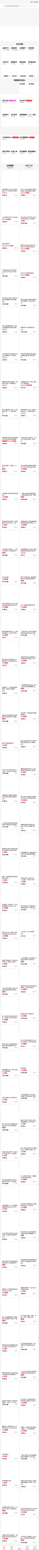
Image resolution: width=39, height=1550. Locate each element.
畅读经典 (23, 62)
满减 (12, 245)
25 (4, 1267)
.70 (6, 471)
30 (23, 251)
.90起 (24, 443)
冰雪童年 (23, 48)
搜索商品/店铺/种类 (12, 6)
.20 (5, 637)
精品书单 (29, 165)
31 (23, 1018)
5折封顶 (4, 63)
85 (23, 1210)
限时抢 (27, 192)
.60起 (6, 1404)
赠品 (23, 220)
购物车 (27, 1549)
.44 (6, 332)
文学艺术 (5, 62)
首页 (4, 1549)
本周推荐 (22, 102)
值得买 (19, 1549)
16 (23, 223)
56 (4, 471)
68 (23, 527)
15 (23, 691)
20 (4, 1130)
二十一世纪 (32, 114)
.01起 (24, 360)
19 (23, 774)
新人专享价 (4, 441)
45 (23, 277)
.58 (6, 609)
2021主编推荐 (6, 49)
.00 (6, 221)
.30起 (25, 223)
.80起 (6, 304)
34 (4, 910)
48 (4, 1379)
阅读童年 (14, 48)
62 (4, 693)
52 (23, 1154)
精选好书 (4, 102)
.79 (6, 195)
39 (4, 195)
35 (4, 1022)
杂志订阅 (32, 137)
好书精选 (30, 49)
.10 (6, 665)
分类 (12, 1549)
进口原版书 (15, 137)
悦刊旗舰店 (23, 151)
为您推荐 (10, 165)
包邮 (6, 192)
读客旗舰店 (23, 114)
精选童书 (14, 62)
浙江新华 (14, 114)
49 (23, 1182)
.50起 (5, 276)
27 (23, 332)
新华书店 (5, 100)
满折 (31, 385)
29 (4, 443)
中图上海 (14, 151)
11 (23, 635)
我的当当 (35, 1549)
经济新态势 (32, 62)
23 (23, 964)
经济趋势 (31, 48)
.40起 (6, 721)
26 (4, 360)
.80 (25, 251)
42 (23, 992)
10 (4, 1183)
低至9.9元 (22, 116)
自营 (3, 192)
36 (23, 663)
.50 (25, 527)
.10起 (25, 964)
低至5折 (4, 116)
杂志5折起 (22, 139)
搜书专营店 (6, 151)
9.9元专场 (29, 100)
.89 (25, 387)
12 (4, 966)
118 (4, 882)
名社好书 (23, 100)
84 (23, 1293)
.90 (6, 499)
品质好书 (5, 48)
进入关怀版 (34, 2)
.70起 (24, 583)
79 (4, 1458)
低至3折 (30, 116)
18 (23, 1542)
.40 (25, 195)
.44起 (6, 773)
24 (23, 471)
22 (4, 387)
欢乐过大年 (23, 49)
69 (4, 332)
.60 (6, 527)
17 (23, 387)
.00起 (25, 332)
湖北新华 (5, 114)
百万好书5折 (13, 100)
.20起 (6, 581)
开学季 (6, 245)
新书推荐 (22, 84)
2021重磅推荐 (14, 49)
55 (4, 248)
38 (23, 195)
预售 (24, 552)
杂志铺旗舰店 (24, 137)
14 (4, 581)
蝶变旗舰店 (32, 151)
